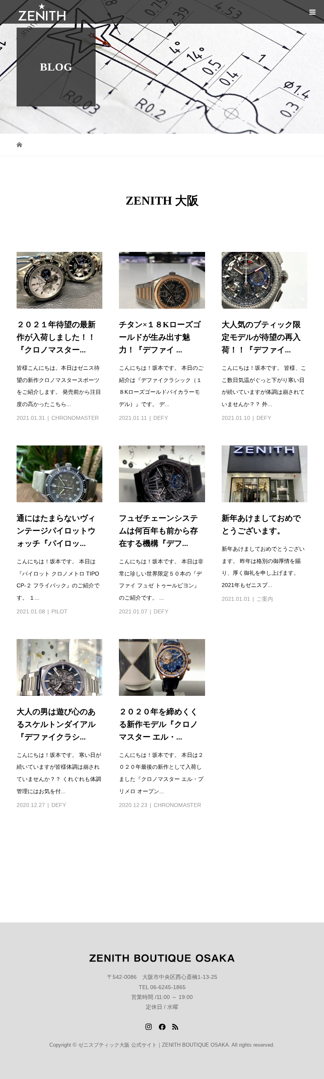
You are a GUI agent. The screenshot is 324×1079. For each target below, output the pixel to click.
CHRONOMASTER (75, 418)
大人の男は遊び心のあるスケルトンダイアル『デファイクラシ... (56, 724)
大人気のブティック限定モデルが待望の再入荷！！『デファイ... (261, 337)
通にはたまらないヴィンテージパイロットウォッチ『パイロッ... (56, 531)
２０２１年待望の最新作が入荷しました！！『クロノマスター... (56, 337)
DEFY (160, 418)
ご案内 (264, 599)
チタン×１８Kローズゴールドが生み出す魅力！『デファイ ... (160, 337)
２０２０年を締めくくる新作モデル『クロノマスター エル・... (158, 724)
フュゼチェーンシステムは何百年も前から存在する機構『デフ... (158, 531)
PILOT (59, 611)
